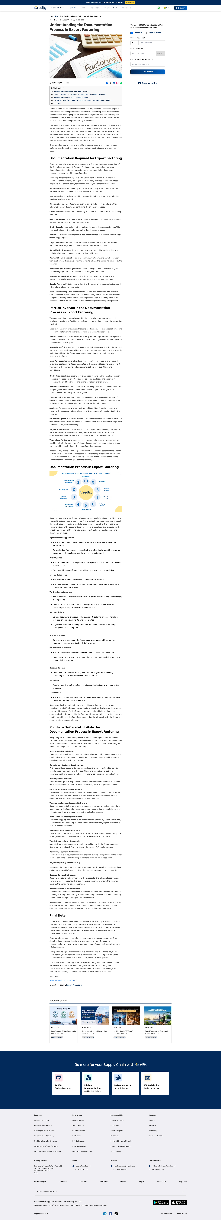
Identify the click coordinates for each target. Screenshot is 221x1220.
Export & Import (154, 33)
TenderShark (161, 1182)
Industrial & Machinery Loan (120, 1146)
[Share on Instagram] (117, 83)
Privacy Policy (166, 1214)
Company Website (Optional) (141, 59)
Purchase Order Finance (43, 1125)
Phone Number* (136, 49)
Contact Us (114, 1136)
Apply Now (130, 2)
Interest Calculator (117, 1120)
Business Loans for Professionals (46, 1146)
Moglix (141, 1182)
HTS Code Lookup (78, 1141)
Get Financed (148, 72)
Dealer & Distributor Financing (121, 1141)
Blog (56, 16)
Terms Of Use (181, 1214)
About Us (152, 1115)
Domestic (138, 33)
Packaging (104, 1182)
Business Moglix (40, 1182)
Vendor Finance (78, 1125)
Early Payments (78, 1120)
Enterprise (83, 1182)
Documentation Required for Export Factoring (72, 91)
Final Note (57, 103)
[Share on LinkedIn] (113, 83)
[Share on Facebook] (107, 83)
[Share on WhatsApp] (120, 83)
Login (182, 8)
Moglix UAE (183, 1182)
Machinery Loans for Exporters (45, 1141)
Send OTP (160, 53)
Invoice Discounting (41, 1120)
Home (51, 16)
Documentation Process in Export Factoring (71, 97)
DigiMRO (123, 1182)
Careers (151, 1120)
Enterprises (77, 1115)
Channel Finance (78, 1131)
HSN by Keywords (79, 1146)
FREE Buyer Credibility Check (44, 1131)
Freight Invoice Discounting (44, 1136)
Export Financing (74, 985)
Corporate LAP (115, 1151)
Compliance (114, 1125)
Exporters (38, 1115)
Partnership (153, 1131)
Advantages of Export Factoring (63, 980)
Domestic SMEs (116, 1115)
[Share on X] (110, 83)
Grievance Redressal (156, 1136)
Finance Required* (137, 38)
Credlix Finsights (116, 1131)
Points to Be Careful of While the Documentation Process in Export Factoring (83, 100)
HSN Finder (76, 1136)
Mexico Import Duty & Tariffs (82, 1151)
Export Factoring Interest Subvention (47, 1151)
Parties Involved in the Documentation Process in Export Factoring (79, 94)
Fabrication (63, 1182)
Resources (153, 1125)
